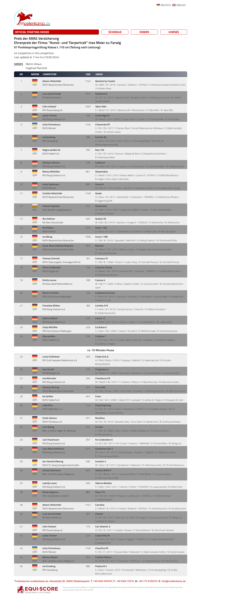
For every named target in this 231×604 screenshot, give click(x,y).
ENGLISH (181, 5)
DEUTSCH (166, 5)
